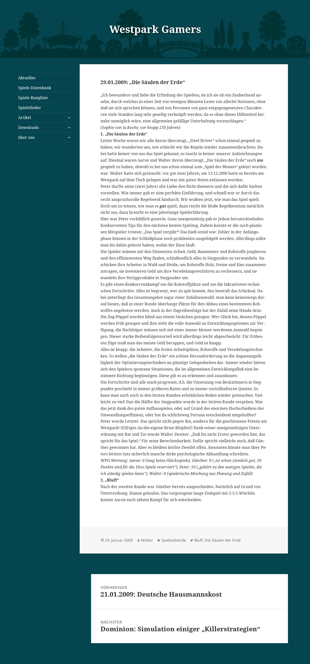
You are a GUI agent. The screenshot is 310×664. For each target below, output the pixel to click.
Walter (147, 540)
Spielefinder (29, 107)
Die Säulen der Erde (223, 540)
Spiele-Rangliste (33, 97)
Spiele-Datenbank (34, 87)
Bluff (198, 540)
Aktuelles (26, 77)
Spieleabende (173, 540)
